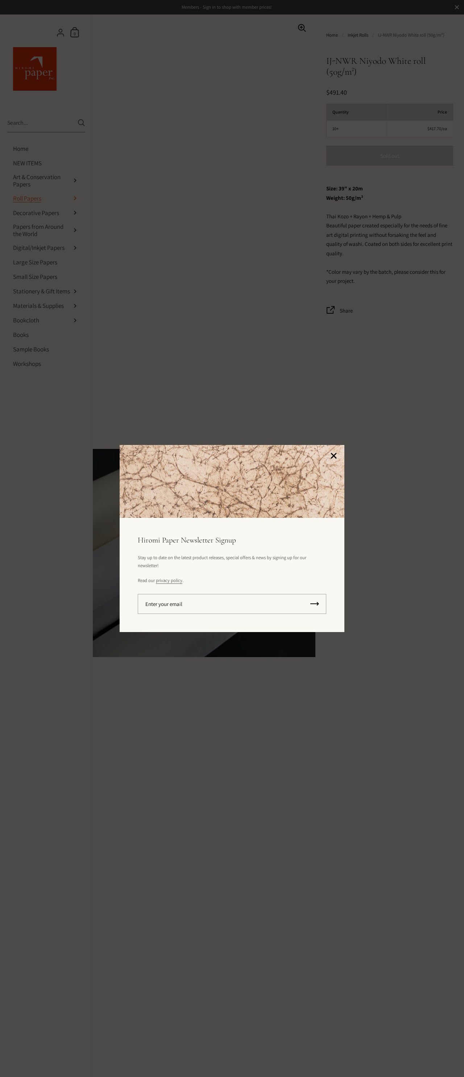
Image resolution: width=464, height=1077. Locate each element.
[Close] (333, 456)
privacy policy (169, 580)
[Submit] (314, 604)
